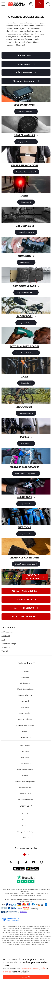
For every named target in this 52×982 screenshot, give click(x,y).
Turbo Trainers (24, 64)
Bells (3, 639)
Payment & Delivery (25, 695)
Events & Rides (25, 745)
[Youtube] (34, 862)
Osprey (36, 42)
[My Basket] (48, 4)
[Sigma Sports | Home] (16, 4)
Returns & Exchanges (25, 719)
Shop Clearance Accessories (25, 564)
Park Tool (21, 44)
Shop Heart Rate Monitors (25, 172)
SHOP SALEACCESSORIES (32, 577)
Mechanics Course (25, 793)
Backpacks (6, 635)
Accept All (26, 977)
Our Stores (25, 826)
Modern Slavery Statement (39, 899)
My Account (25, 671)
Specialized (20, 42)
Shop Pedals (25, 443)
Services (25, 737)
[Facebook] (18, 862)
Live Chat (33, 848)
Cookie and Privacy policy (34, 968)
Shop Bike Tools (25, 534)
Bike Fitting (25, 751)
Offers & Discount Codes (25, 689)
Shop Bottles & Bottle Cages (25, 353)
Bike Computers (24, 72)
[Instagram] (41, 862)
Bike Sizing (25, 757)
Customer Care (25, 663)
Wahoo (29, 42)
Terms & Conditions (25, 838)
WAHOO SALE (24, 599)
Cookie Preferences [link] (26, 901)
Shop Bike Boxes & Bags (25, 292)
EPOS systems (29, 895)
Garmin (9, 44)
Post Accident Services (25, 799)
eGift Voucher (25, 683)
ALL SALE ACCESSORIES (24, 591)
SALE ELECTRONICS (24, 608)
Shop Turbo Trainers (25, 232)
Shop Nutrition (25, 262)
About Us (24, 805)
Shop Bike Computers (25, 111)
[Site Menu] (3, 4)
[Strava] (11, 862)
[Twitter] (26, 862)
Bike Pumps (6, 647)
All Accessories (7, 631)
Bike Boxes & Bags (9, 643)
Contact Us (25, 677)
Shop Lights (25, 202)
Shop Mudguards (25, 413)
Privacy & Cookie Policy (25, 832)
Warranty (25, 731)
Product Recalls (25, 707)
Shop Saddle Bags (25, 323)
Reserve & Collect (25, 713)
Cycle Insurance (25, 763)
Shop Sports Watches (25, 142)
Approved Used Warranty (25, 725)
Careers (25, 820)
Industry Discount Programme (25, 781)
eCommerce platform (17, 895)
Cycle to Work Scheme (25, 769)
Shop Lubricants (25, 504)
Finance (25, 775)
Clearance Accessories (24, 81)
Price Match (25, 701)
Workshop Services (25, 787)
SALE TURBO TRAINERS (24, 616)
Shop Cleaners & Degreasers (25, 473)
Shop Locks (25, 383)
